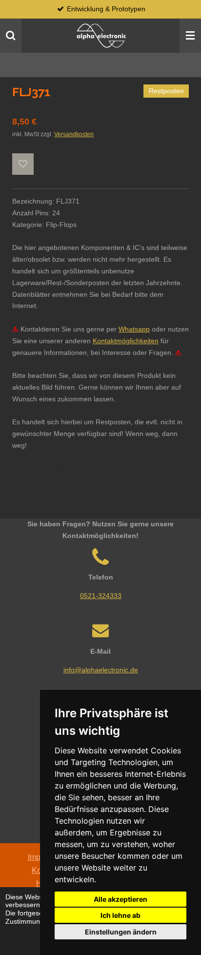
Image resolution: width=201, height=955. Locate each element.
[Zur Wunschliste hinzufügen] (23, 164)
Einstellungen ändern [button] (121, 932)
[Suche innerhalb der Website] (10, 36)
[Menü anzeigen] (190, 36)
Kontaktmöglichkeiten (126, 341)
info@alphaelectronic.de (100, 670)
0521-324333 (100, 596)
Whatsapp (134, 329)
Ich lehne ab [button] (120, 915)
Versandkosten (74, 134)
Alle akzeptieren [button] (120, 899)
